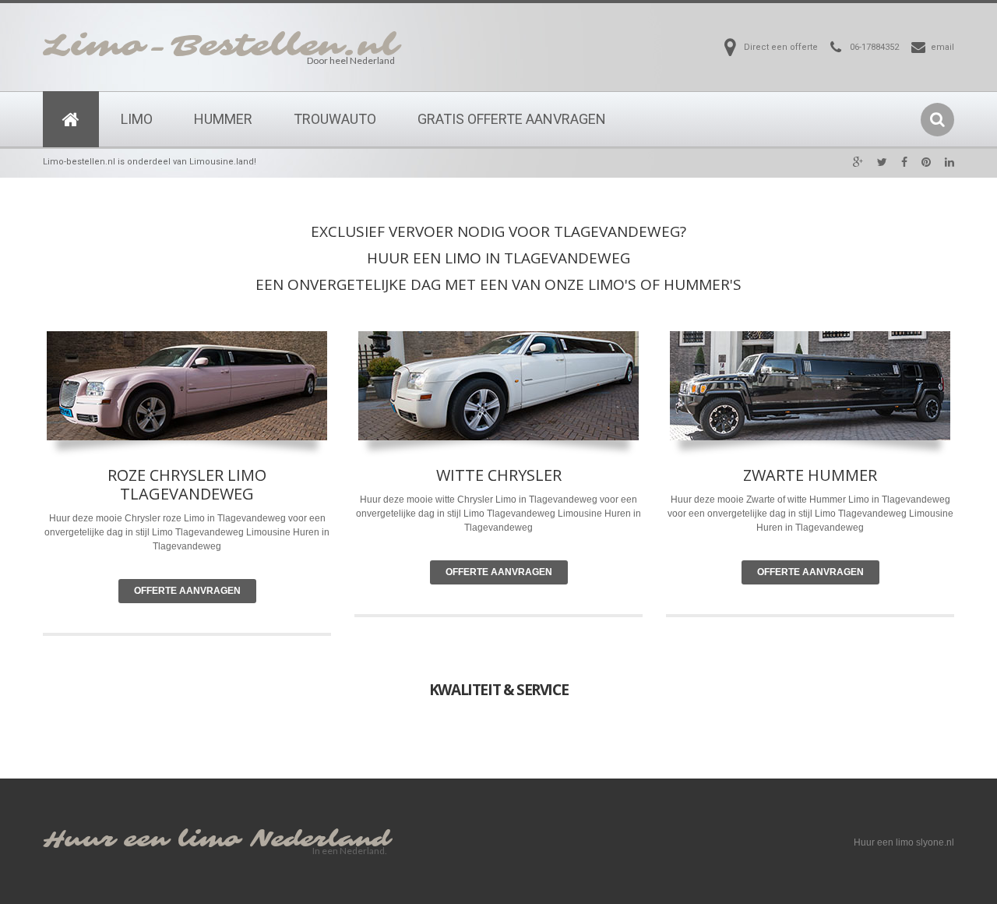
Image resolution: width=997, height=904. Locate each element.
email (942, 47)
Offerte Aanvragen (187, 590)
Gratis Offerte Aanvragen (511, 119)
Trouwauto (335, 119)
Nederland (320, 839)
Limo (137, 119)
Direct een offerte (781, 47)
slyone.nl (935, 842)
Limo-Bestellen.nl (220, 45)
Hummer (223, 119)
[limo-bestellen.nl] (71, 119)
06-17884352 (874, 47)
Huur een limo (142, 839)
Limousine (580, 513)
